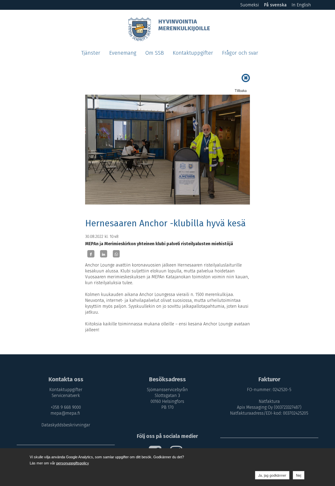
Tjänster (90, 53)
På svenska (275, 5)
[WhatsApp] (116, 253)
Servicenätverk (66, 395)
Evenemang (122, 53)
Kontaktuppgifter (193, 53)
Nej (298, 475)
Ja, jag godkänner (272, 475)
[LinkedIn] (103, 253)
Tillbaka (241, 90)
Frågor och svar (240, 53)
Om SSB (154, 53)
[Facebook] (90, 253)
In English (301, 5)
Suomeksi (249, 5)
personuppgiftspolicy (72, 463)
